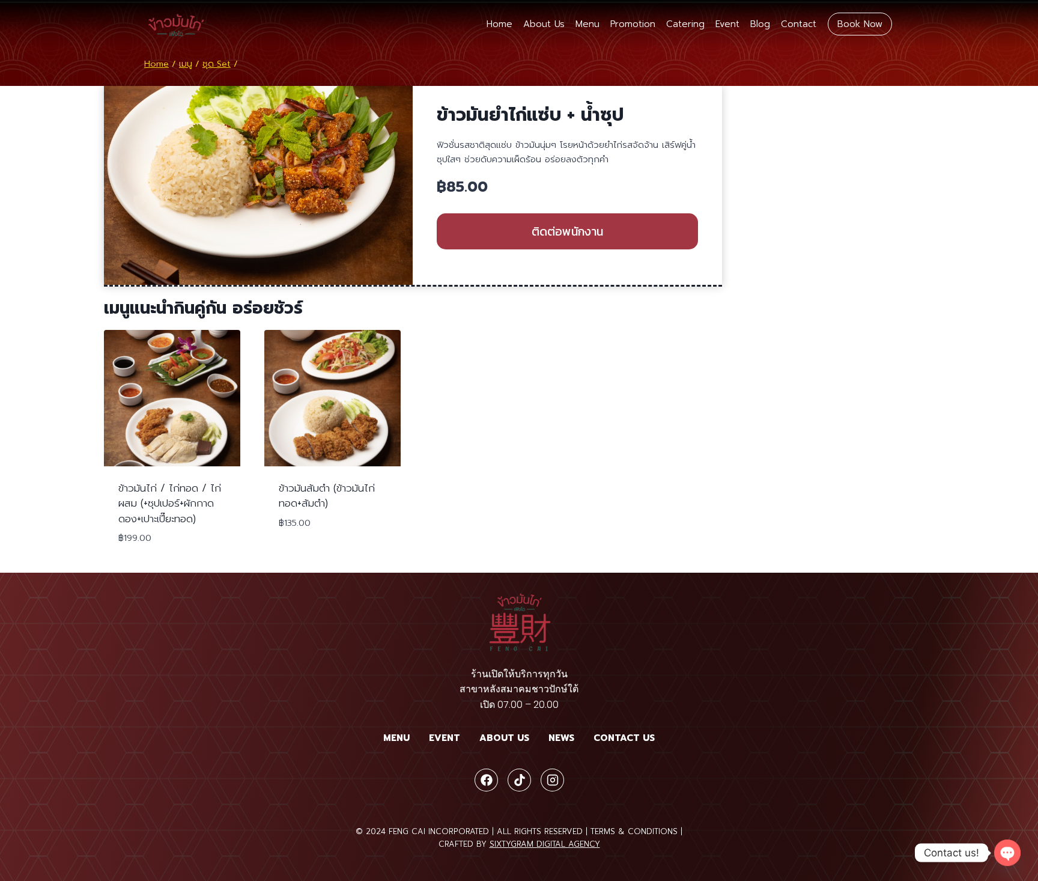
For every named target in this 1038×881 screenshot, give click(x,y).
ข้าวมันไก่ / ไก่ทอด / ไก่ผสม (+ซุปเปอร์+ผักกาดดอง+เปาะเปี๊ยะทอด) (169, 503)
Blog (760, 24)
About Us (544, 24)
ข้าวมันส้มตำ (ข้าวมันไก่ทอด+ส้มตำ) (327, 495)
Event (727, 24)
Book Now (859, 24)
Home (499, 24)
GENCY (587, 844)
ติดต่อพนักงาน (567, 231)
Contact (798, 24)
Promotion (632, 24)
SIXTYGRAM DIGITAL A (532, 844)
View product (315, 558)
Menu (587, 24)
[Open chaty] (1007, 853)
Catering (685, 24)
